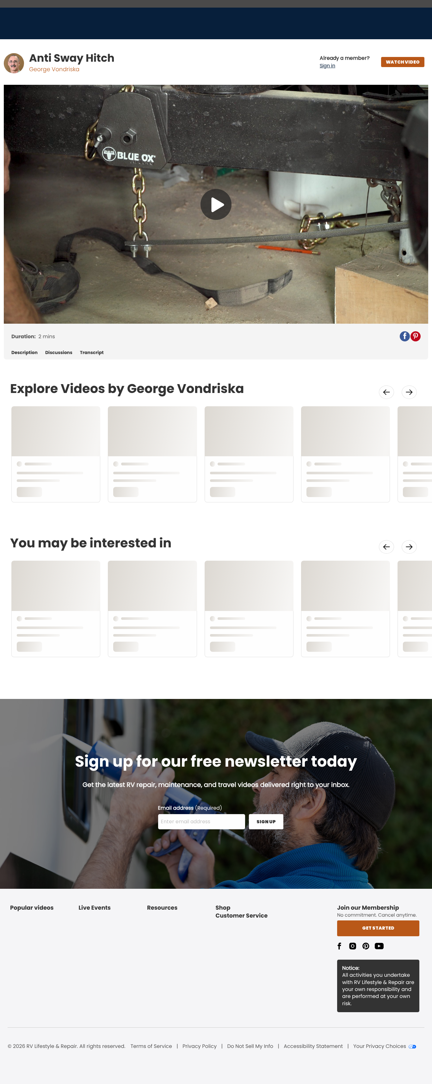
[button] (345, 62)
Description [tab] (24, 353)
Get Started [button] (378, 928)
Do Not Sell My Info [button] (250, 1046)
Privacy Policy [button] (199, 1046)
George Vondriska (54, 69)
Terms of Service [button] (151, 1046)
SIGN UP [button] (266, 822)
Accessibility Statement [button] (313, 1046)
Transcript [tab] (92, 353)
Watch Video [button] (403, 62)
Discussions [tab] (58, 353)
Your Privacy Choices (379, 1046)
